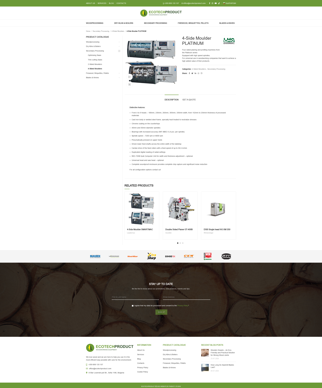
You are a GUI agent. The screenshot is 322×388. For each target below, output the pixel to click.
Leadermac (131, 233)
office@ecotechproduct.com (194, 3)
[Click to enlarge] (129, 84)
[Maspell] (207, 256)
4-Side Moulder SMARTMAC (140, 229)
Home (88, 31)
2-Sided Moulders (95, 64)
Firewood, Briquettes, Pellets (97, 73)
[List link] (109, 364)
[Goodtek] (170, 256)
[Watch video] (129, 77)
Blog (139, 359)
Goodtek (168, 233)
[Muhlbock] (95, 256)
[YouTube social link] (215, 3)
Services (140, 354)
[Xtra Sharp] (151, 256)
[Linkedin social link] (195, 73)
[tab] (172, 98)
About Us (141, 350)
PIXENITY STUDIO (175, 386)
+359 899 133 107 (171, 3)
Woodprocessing (92, 42)
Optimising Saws (94, 55)
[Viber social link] (201, 73)
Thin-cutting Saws (95, 60)
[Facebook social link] (209, 3)
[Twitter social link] (192, 73)
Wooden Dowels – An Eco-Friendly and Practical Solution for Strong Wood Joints (223, 352)
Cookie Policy (142, 372)
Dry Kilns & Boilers (93, 46)
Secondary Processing (101, 31)
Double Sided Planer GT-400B (179, 229)
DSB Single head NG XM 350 (217, 229)
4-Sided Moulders (118, 31)
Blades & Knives (92, 78)
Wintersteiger (208, 233)
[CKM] (189, 256)
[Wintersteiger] (114, 256)
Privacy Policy (182, 306)
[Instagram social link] (212, 3)
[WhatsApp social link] (198, 73)
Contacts (140, 363)
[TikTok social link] (218, 3)
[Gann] (226, 256)
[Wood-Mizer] (132, 256)
